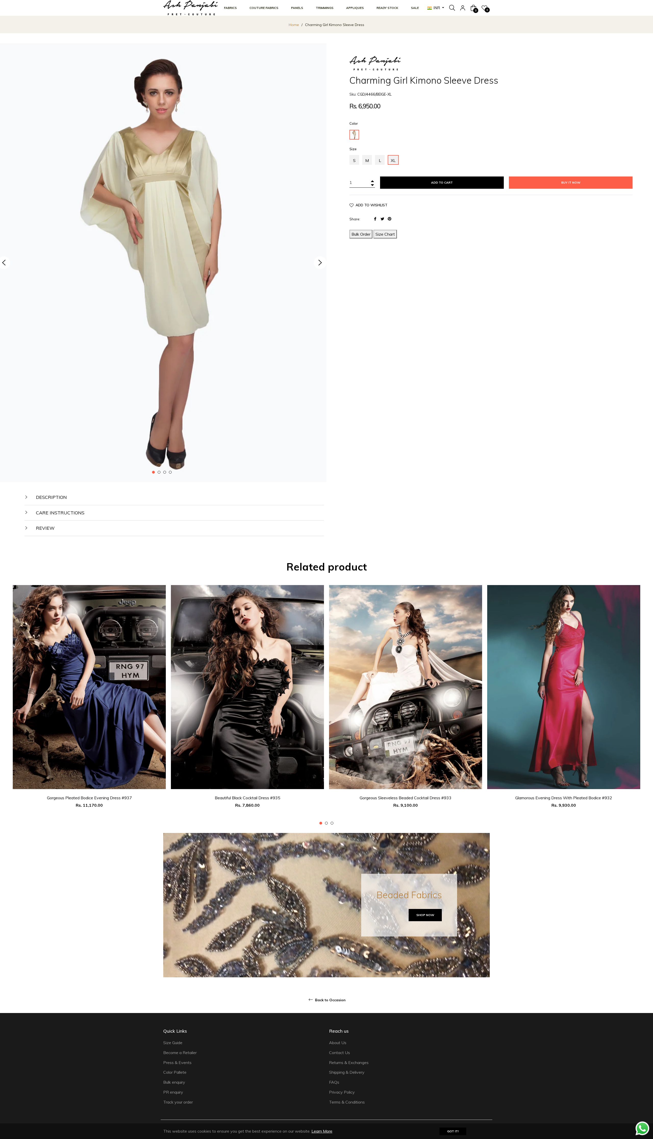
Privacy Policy (342, 1092)
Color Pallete (174, 1072)
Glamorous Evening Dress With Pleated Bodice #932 (563, 797)
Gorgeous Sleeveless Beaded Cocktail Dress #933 (405, 797)
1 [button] (153, 472)
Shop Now (425, 915)
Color (353, 123)
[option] (89, 705)
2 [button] (159, 472)
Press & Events (177, 1062)
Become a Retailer (180, 1052)
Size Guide (172, 1042)
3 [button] (164, 472)
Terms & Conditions (347, 1102)
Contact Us (339, 1052)
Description (51, 497)
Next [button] (320, 262)
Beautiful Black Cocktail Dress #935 (247, 797)
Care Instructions (59, 513)
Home (294, 24)
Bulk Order (360, 234)
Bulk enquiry (174, 1082)
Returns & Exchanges (349, 1062)
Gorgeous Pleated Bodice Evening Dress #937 (89, 797)
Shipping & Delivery (347, 1072)
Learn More (321, 1131)
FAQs (334, 1082)
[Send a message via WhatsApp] (642, 1128)
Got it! (453, 1131)
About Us (337, 1042)
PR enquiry (173, 1092)
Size (353, 149)
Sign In (463, 8)
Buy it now (570, 182)
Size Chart (385, 234)
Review (45, 528)
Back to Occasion (330, 1000)
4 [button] (170, 472)
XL (393, 160)
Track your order (178, 1102)
